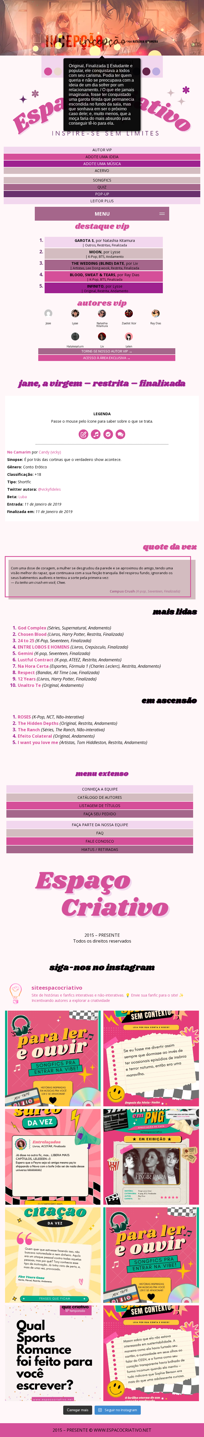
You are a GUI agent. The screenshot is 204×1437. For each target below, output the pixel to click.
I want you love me (38, 742)
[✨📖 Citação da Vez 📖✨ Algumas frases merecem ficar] (53, 1255)
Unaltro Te (29, 685)
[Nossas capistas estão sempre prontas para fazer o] (151, 1157)
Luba (22, 496)
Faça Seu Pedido (99, 813)
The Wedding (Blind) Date (97, 263)
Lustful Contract (35, 660)
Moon (95, 251)
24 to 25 (26, 641)
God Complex (32, 628)
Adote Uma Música (102, 163)
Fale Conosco (100, 841)
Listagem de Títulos (99, 805)
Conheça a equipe (100, 789)
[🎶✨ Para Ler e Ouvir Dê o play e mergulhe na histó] (53, 1058)
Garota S (84, 240)
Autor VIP (102, 149)
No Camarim (19, 452)
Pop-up (102, 193)
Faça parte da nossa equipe (100, 824)
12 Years (27, 679)
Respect (26, 672)
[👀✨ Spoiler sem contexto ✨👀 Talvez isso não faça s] (151, 1058)
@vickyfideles (49, 489)
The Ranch (29, 730)
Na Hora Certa (33, 666)
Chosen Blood (32, 634)
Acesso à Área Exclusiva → (106, 357)
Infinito (95, 286)
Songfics (102, 180)
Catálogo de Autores (100, 797)
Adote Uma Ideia (102, 156)
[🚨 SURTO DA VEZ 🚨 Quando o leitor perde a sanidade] (53, 1157)
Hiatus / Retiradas (99, 849)
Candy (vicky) (50, 452)
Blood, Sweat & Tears (92, 274)
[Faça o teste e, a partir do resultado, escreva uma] (53, 1353)
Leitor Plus (102, 200)
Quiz (102, 187)
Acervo (102, 170)
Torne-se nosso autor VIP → (107, 351)
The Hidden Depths (38, 723)
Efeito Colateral (35, 736)
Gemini (25, 653)
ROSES (24, 717)
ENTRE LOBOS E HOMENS (43, 647)
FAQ (100, 832)
